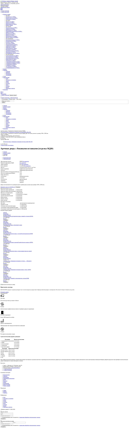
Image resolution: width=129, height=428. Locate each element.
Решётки (5, 70)
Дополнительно (6, 158)
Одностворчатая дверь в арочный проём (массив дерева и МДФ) (18, 242)
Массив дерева (6, 384)
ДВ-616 (5, 247)
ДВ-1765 (5, 266)
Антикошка (8, 75)
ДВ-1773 (5, 230)
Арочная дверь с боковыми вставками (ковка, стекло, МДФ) (17, 269)
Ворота (5, 69)
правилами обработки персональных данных (29, 417)
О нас (4, 76)
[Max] (5, 7)
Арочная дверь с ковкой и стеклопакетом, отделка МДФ (16, 278)
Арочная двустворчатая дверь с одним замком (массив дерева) (17, 251)
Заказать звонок (13, 95)
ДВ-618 (5, 212)
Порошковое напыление (8, 378)
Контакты (5, 89)
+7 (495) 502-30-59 (5, 12)
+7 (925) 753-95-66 (5, 10)
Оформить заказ (8, 187)
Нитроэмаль (6, 377)
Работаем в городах (10, 88)
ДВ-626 (5, 256)
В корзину (18, 187)
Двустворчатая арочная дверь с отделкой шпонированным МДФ (18, 233)
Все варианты (25, 161)
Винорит (5, 380)
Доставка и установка (11, 79)
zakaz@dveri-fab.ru (5, 4)
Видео (7, 87)
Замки (7, 81)
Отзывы (8, 86)
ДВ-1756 (5, 221)
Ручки (7, 82)
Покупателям (6, 77)
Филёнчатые (6, 383)
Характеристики (7, 157)
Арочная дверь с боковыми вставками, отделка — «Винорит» (17, 261)
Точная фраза (5, 99)
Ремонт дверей (6, 385)
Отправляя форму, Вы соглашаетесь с (21, 417)
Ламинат (5, 376)
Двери (4, 390)
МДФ (4, 379)
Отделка (8, 83)
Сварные (8, 71)
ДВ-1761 (5, 238)
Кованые (8, 72)
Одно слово (12, 99)
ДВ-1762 (5, 274)
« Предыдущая (4, 145)
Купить (5, 218)
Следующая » (11, 145)
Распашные (8, 73)
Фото (7, 84)
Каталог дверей (6, 14)
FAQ (7, 78)
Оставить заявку (4, 6)
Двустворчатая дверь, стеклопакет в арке (12, 225)
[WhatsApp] (2, 9)
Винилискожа (6, 374)
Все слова (19, 99)
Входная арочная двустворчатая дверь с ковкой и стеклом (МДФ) (18, 216)
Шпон (4, 382)
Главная (5, 105)
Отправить (3, 418)
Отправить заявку (5, 292)
